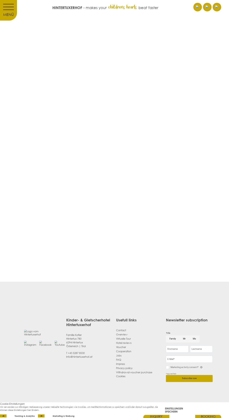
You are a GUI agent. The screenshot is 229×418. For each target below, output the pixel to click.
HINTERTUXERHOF (67, 7)
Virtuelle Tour (123, 338)
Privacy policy (124, 368)
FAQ (118, 359)
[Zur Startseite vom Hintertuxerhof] (182, 416)
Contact (121, 330)
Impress (120, 363)
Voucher (121, 347)
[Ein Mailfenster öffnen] (197, 7)
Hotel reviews (123, 342)
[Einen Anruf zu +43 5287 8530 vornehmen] (207, 7)
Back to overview (136, 167)
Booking (208, 416)
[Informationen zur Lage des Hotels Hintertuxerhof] (217, 7)
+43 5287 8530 (76, 353)
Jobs (119, 355)
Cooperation (123, 351)
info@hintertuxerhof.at (79, 356)
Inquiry (156, 416)
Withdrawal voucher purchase (134, 372)
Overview (121, 334)
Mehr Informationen (49, 410)
